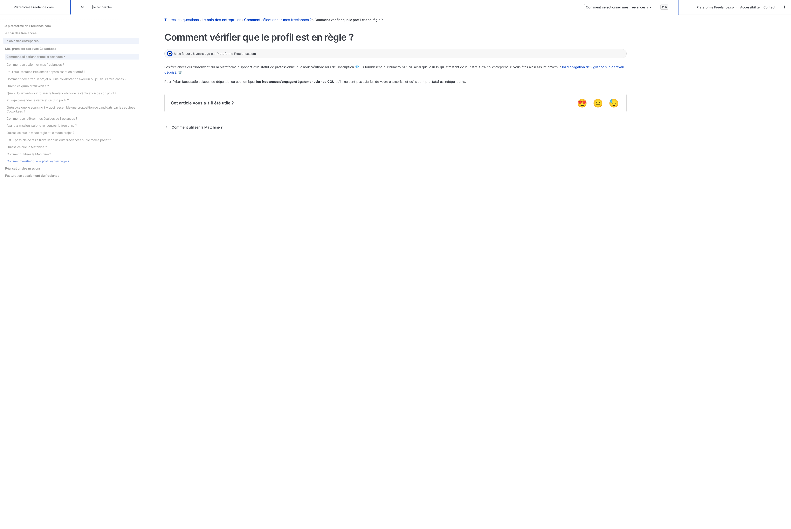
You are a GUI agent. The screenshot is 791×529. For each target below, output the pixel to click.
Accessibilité (750, 7)
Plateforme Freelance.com (716, 7)
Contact (769, 7)
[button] (784, 7)
